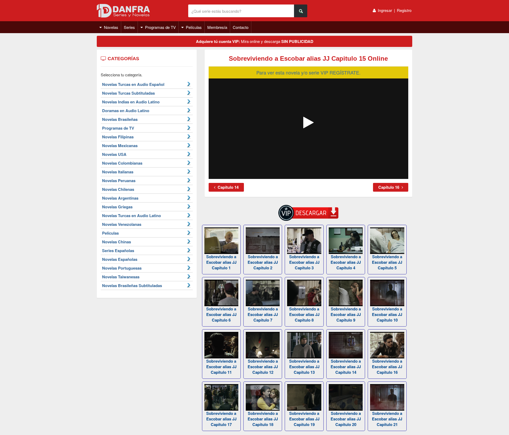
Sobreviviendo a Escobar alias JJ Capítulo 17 (221, 418)
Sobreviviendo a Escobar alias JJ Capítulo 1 (221, 262)
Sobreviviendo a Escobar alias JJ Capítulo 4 (346, 262)
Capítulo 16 (389, 187)
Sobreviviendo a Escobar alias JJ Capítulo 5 (387, 262)
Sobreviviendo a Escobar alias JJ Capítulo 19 (304, 418)
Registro (404, 10)
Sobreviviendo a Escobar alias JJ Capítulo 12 (263, 366)
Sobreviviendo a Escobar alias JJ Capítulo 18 (263, 418)
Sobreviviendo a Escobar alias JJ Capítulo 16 (387, 366)
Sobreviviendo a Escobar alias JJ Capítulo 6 (221, 314)
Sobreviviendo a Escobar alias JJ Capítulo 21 (387, 418)
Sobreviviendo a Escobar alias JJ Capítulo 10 (387, 314)
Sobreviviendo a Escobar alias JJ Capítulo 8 (304, 314)
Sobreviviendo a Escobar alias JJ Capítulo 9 (346, 314)
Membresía (217, 27)
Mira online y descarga (254, 41)
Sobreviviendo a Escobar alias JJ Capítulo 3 (304, 262)
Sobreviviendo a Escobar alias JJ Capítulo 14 (346, 366)
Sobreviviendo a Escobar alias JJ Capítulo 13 (304, 366)
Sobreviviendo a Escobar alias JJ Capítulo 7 (263, 314)
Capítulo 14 (228, 187)
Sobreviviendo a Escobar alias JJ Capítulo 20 (346, 418)
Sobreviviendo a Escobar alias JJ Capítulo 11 (221, 366)
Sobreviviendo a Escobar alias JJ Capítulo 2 (263, 262)
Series (129, 27)
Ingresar (385, 10)
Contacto (240, 27)
